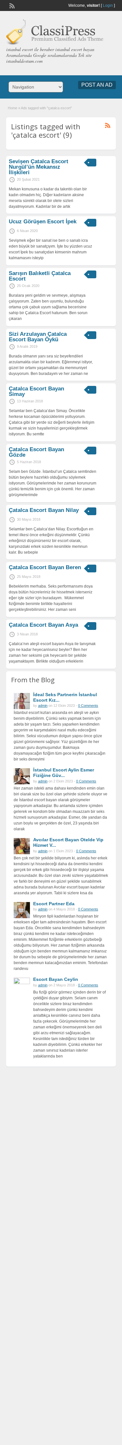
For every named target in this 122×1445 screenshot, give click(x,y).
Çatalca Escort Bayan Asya (43, 625)
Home (12, 108)
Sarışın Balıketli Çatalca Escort (40, 276)
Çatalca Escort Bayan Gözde (36, 452)
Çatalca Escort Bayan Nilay (44, 510)
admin (42, 705)
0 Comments (88, 705)
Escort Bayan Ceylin (55, 979)
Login (108, 5)
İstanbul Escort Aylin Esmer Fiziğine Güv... (63, 772)
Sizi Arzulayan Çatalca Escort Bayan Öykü (38, 337)
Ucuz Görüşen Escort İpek (42, 221)
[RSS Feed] (11, 5)
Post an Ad (97, 85)
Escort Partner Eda (54, 903)
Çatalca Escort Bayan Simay (36, 391)
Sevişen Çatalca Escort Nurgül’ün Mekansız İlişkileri (38, 166)
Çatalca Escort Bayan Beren (45, 567)
